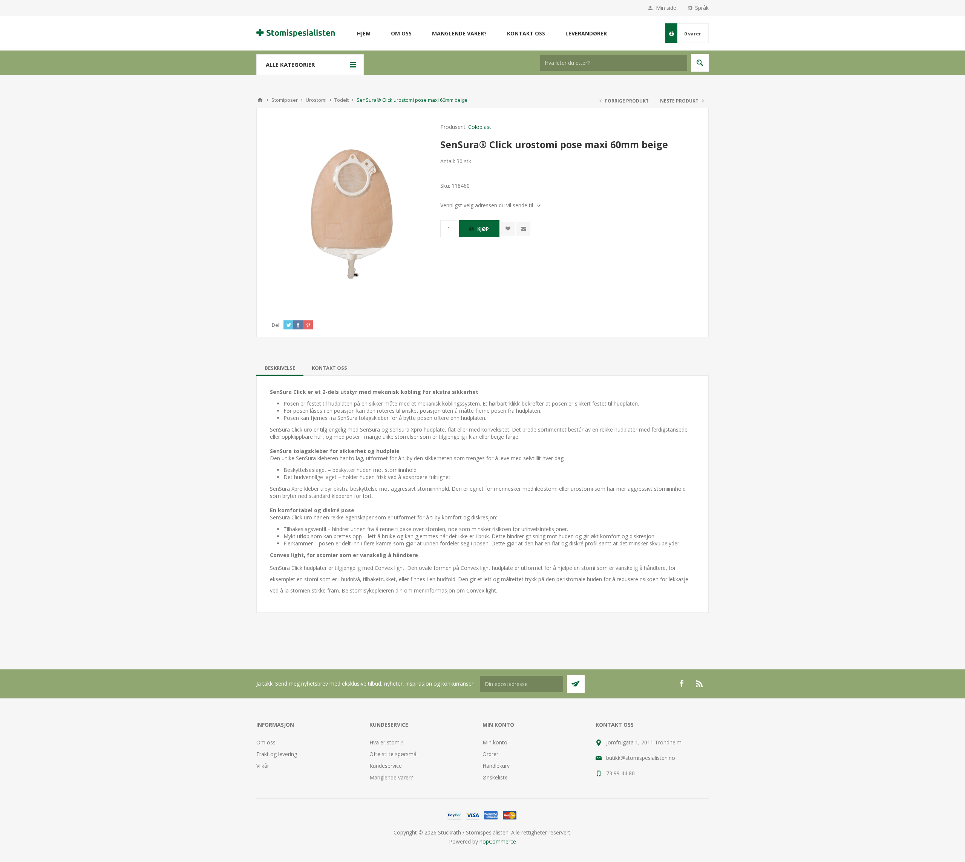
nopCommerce (497, 841)
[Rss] (700, 684)
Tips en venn (523, 229)
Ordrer (490, 754)
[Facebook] (682, 684)
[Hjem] (260, 100)
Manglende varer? (391, 777)
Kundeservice (385, 765)
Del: (276, 325)
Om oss (266, 742)
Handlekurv (496, 765)
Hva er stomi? (386, 742)
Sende (576, 684)
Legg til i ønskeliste (508, 229)
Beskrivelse (280, 367)
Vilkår (262, 765)
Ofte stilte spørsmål (393, 754)
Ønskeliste (495, 777)
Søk (700, 63)
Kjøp (483, 228)
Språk (702, 7)
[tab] (279, 368)
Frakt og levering (276, 754)
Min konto (494, 742)
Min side (666, 7)
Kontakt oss (329, 367)
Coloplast (479, 126)
